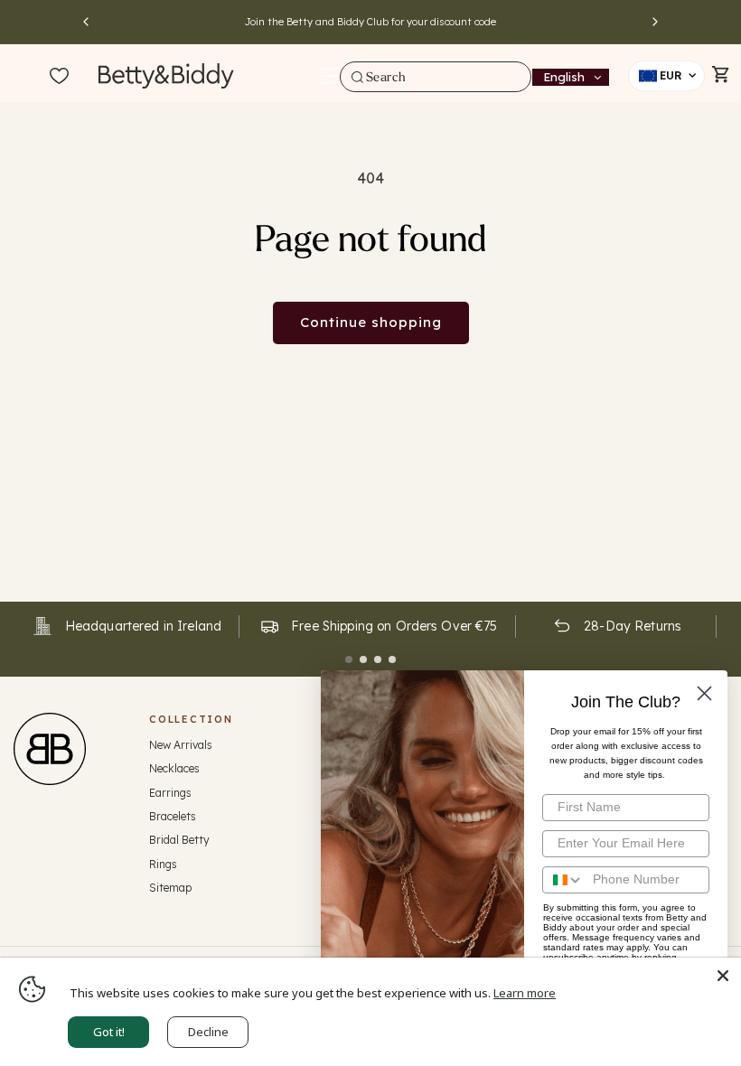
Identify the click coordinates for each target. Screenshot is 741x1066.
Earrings (170, 793)
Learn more (524, 993)
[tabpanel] (126, 626)
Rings (163, 864)
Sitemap (170, 887)
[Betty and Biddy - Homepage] (166, 75)
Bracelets (172, 816)
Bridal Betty (179, 839)
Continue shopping (371, 322)
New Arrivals (180, 745)
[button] (330, 76)
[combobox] (435, 76)
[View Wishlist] (59, 76)
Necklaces (174, 768)
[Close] (723, 976)
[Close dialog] (704, 693)
